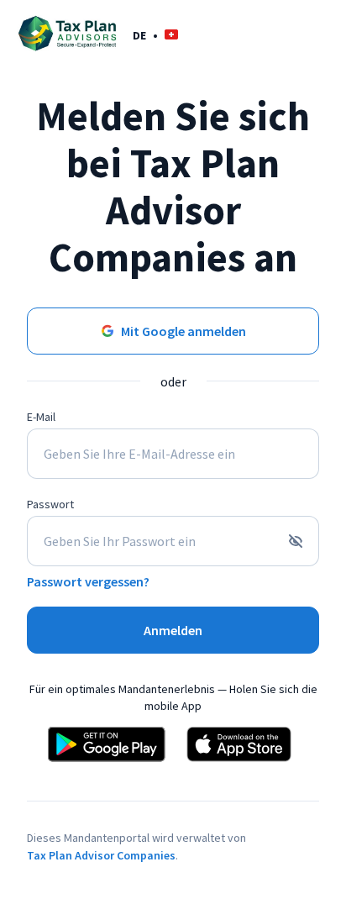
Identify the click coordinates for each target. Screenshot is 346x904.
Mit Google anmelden (183, 331)
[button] (155, 35)
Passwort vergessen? (88, 581)
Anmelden (173, 630)
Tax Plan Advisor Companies (101, 855)
